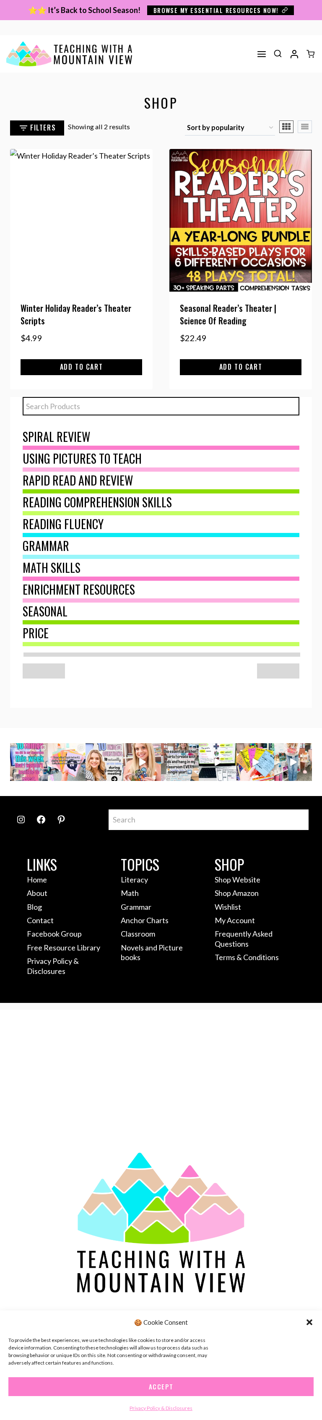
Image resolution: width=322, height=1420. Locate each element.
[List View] (305, 126)
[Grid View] (286, 126)
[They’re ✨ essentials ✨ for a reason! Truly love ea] (180, 762)
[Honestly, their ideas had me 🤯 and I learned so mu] (67, 762)
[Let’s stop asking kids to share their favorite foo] (104, 762)
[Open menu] (261, 54)
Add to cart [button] (81, 367)
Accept (161, 1386)
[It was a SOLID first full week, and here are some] (29, 762)
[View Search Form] (277, 54)
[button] (309, 1322)
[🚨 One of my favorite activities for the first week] (142, 762)
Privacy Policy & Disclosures (161, 1408)
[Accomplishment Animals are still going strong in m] (293, 762)
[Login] (294, 54)
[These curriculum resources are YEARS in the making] (217, 762)
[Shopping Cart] (310, 54)
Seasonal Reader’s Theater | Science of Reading (228, 314)
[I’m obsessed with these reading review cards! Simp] (255, 762)
